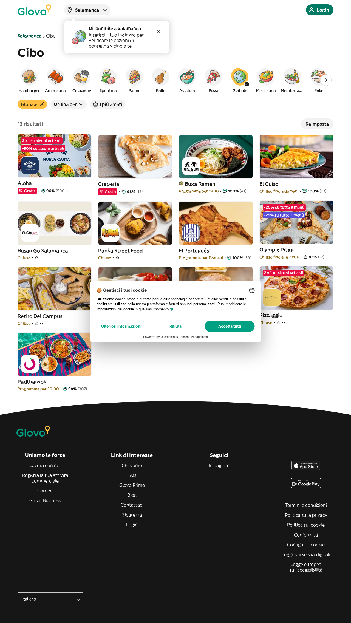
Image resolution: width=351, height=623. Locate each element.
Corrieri (45, 490)
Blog (132, 495)
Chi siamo (132, 465)
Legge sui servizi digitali (306, 554)
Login (132, 524)
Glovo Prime (132, 485)
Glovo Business (45, 500)
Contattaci (132, 505)
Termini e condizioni (306, 505)
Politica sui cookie (306, 525)
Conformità (306, 534)
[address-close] (158, 31)
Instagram (219, 465)
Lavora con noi (45, 465)
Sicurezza (132, 514)
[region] (175, 80)
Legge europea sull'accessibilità (306, 567)
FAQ (132, 475)
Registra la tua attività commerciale (45, 477)
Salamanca (30, 35)
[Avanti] (325, 80)
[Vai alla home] (34, 9)
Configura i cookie (306, 544)
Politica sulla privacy (306, 515)
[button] (29, 80)
